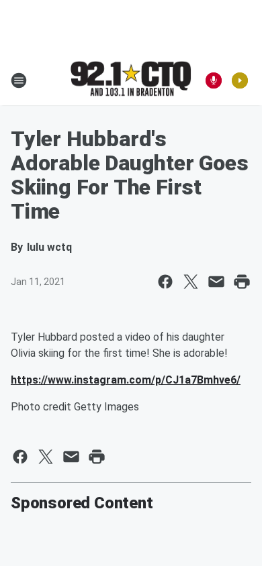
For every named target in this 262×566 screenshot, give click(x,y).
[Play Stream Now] (240, 80)
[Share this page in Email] (216, 281)
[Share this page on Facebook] (165, 281)
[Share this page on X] (190, 281)
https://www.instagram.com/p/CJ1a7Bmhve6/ (126, 380)
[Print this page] (241, 281)
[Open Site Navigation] (19, 80)
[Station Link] (131, 79)
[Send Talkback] (214, 80)
